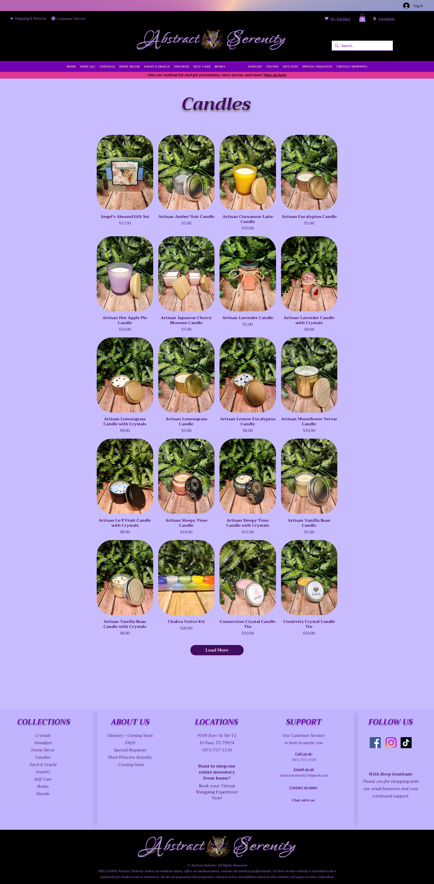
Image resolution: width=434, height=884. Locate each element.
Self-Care (43, 779)
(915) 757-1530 (304, 760)
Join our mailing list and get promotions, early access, (196, 75)
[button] (362, 18)
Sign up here (275, 75)
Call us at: (303, 754)
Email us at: (304, 769)
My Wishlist (340, 19)
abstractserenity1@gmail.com (304, 775)
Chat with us (303, 800)
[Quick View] (125, 172)
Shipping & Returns (30, 18)
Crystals (43, 735)
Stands (42, 793)
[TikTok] (406, 742)
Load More (217, 650)
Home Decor (43, 750)
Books (43, 786)
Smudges (43, 742)
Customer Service (71, 19)
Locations (386, 19)
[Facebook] (375, 742)
